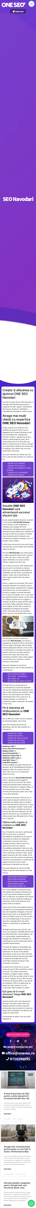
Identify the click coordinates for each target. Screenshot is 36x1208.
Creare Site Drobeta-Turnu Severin (19, 469)
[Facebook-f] (10, 1041)
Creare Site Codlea (16, 475)
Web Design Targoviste (17, 877)
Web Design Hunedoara (17, 881)
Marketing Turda (15, 733)
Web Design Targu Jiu (17, 886)
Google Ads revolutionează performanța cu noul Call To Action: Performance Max (17, 1149)
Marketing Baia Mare (16, 743)
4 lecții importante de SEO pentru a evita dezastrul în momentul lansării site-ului (16, 1096)
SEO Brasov (22, 676)
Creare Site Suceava (16, 466)
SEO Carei (12, 676)
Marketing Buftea (15, 736)
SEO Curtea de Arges (17, 674)
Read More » (8, 1114)
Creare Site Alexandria (18, 473)
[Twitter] (18, 1041)
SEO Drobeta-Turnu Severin (19, 681)
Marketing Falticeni (16, 740)
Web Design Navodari (16, 879)
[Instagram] (25, 1041)
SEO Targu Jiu (13, 679)
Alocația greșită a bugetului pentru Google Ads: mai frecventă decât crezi (17, 1185)
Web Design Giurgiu (16, 884)
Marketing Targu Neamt (18, 738)
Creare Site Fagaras (16, 463)
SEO (21, 566)
